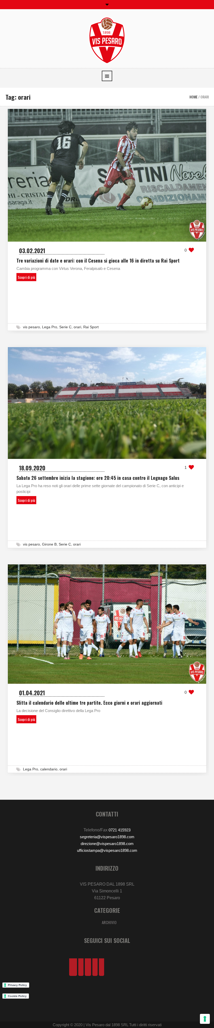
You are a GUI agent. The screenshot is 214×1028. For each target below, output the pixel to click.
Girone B (49, 544)
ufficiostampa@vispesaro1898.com (107, 850)
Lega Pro (49, 327)
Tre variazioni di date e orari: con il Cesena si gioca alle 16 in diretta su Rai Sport (98, 260)
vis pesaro (31, 327)
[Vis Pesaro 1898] (107, 40)
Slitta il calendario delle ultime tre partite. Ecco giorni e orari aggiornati (89, 702)
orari (77, 327)
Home (193, 96)
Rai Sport (91, 327)
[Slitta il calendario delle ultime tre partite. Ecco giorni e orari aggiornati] (107, 623)
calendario (48, 769)
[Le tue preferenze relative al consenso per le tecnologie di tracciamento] (205, 1019)
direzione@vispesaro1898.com (107, 843)
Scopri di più (26, 277)
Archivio (109, 922)
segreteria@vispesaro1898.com (107, 837)
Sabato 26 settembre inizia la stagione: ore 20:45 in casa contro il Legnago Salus (97, 477)
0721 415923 (119, 830)
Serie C (65, 327)
